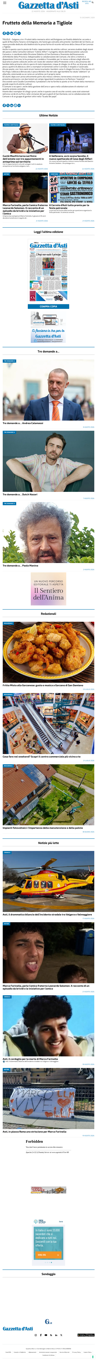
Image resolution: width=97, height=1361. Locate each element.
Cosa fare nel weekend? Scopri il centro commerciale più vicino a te (42, 756)
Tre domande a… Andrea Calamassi (23, 423)
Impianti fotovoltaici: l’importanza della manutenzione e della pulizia (43, 827)
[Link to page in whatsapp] (15, 33)
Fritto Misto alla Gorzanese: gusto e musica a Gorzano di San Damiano (43, 685)
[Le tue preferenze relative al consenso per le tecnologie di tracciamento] (93, 1357)
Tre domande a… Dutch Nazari (20, 494)
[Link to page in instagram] (35, 1335)
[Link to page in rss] (51, 1335)
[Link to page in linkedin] (11, 33)
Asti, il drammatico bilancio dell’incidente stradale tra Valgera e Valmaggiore (47, 914)
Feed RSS (8, 1352)
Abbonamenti (33, 1352)
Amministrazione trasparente (48, 1352)
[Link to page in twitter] (8, 33)
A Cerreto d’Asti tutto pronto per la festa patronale (69, 206)
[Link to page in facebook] (4, 33)
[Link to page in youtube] (46, 1335)
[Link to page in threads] (19, 33)
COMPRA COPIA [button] (48, 306)
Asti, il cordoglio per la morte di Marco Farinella (30, 1058)
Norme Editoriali (65, 1352)
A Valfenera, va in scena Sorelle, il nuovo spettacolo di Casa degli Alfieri (70, 157)
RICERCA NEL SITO (87, 2)
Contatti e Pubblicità (20, 1352)
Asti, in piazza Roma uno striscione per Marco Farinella (34, 1131)
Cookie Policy (87, 1352)
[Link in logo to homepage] (17, 1328)
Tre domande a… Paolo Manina (20, 565)
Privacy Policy (76, 1352)
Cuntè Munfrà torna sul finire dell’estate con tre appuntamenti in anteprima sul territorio (23, 158)
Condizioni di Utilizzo (48, 1355)
